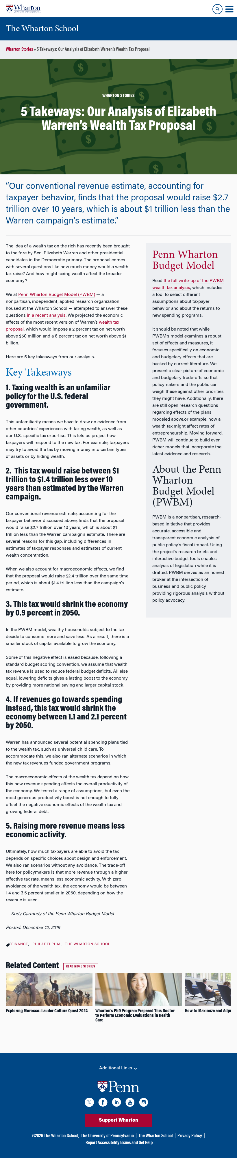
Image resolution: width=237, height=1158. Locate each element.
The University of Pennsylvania (107, 1136)
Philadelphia (46, 944)
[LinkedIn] (116, 1103)
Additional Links (116, 1068)
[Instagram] (143, 1103)
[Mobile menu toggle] (229, 9)
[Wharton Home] (23, 8)
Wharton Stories (19, 49)
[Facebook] (103, 1103)
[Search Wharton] (217, 9)
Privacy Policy (189, 1136)
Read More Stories (80, 966)
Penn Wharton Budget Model (185, 261)
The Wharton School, (61, 1136)
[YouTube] (130, 1103)
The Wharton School (87, 944)
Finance (19, 944)
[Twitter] (89, 1103)
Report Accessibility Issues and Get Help (119, 1143)
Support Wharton (118, 1120)
